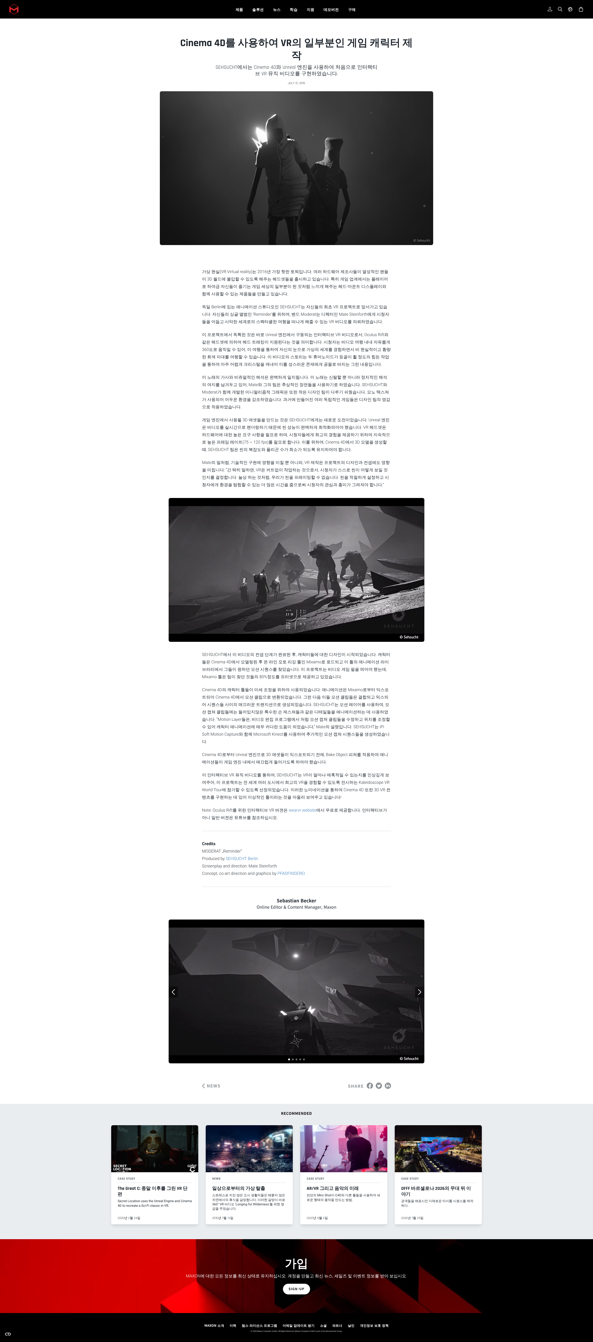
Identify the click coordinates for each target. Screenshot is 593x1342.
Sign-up (297, 1289)
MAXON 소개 (214, 1325)
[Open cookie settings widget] (7, 1334)
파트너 (337, 1325)
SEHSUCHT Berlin (242, 858)
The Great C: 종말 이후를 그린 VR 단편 (152, 1191)
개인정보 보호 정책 (374, 1325)
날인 (351, 1325)
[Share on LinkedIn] (388, 1085)
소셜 (323, 1325)
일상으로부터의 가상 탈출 (238, 1188)
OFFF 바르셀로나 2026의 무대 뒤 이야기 (436, 1191)
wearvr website (302, 810)
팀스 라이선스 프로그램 (259, 1325)
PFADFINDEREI (291, 873)
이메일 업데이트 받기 (299, 1325)
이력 (233, 1325)
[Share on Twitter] (379, 1085)
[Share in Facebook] (370, 1085)
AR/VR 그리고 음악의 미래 (333, 1188)
